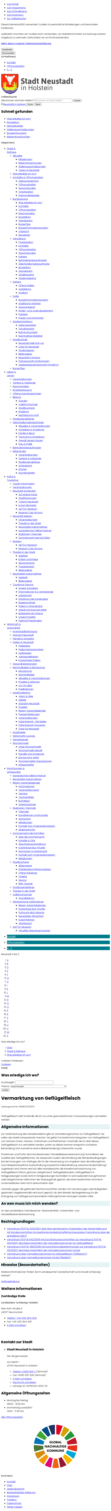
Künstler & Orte (26, 840)
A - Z (9, 69)
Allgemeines (25, 865)
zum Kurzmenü (15, 15)
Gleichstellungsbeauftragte (34, 264)
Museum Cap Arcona (30, 512)
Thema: (5, 1086)
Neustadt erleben (22, 516)
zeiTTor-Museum (27, 509)
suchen (5, 1090)
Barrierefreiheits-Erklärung (21, 1492)
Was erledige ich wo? (19, 118)
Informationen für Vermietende (35, 591)
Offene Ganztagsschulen (27, 393)
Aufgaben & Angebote (31, 429)
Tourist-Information (24, 483)
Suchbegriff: (8, 1082)
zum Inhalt (12, 4)
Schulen (22, 400)
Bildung (17, 397)
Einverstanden (8, 53)
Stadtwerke (19, 732)
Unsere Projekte (27, 617)
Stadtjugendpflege (23, 418)
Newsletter (24, 235)
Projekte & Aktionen (29, 682)
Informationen (26, 786)
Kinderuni (23, 411)
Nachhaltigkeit (26, 674)
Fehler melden (15, 1507)
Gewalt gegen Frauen (30, 440)
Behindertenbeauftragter (32, 260)
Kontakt (11, 62)
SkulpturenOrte (26, 829)
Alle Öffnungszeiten (12, 1417)
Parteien (23, 314)
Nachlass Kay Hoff (28, 415)
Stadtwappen (26, 350)
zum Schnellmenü (17, 11)
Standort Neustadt (23, 635)
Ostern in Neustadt (28, 170)
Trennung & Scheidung (31, 437)
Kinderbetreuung (22, 390)
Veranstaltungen (22, 379)
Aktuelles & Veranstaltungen (34, 426)
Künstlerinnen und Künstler (33, 815)
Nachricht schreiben (24, 1382)
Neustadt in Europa (29, 357)
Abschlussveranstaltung (32, 844)
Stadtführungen (27, 498)
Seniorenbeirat (26, 307)
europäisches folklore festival (34, 530)
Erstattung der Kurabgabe (33, 599)
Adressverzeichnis (28, 181)
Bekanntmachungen (18, 136)
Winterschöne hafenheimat (28, 901)
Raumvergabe (26, 213)
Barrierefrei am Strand (30, 613)
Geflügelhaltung (10, 1281)
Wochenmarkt (21, 743)
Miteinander (19, 451)
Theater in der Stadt (29, 523)
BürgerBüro (13, 122)
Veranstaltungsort (28, 790)
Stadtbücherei (26, 408)
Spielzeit (23, 555)
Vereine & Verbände (24, 382)
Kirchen (22, 469)
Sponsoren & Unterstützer (32, 851)
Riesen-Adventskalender (32, 710)
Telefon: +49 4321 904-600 (22, 1318)
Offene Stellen (26, 285)
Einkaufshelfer (26, 764)
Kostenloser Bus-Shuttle (31, 847)
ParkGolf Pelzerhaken (30, 620)
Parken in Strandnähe (30, 606)
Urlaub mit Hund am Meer (32, 609)
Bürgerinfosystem (17, 133)
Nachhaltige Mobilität (30, 336)
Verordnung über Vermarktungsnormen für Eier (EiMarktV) (39, 1257)
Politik (16, 296)
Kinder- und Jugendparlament (35, 310)
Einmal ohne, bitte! (28, 757)
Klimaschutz (25, 671)
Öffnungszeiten (15, 66)
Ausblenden (7, 49)
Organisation (25, 191)
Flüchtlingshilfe (26, 473)
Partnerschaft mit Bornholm (33, 361)
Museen (17, 541)
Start (9, 1047)
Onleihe (22, 876)
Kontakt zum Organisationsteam (36, 826)
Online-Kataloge (27, 873)
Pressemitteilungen (29, 714)
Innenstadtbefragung (25, 631)
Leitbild (22, 700)
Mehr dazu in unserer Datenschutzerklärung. (26, 43)
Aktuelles (17, 155)
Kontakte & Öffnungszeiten (28, 177)
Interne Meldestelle (28, 195)
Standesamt (25, 220)
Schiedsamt (25, 465)
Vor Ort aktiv (25, 685)
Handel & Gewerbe (23, 638)
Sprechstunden (27, 188)
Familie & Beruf (26, 433)
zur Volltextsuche (16, 18)
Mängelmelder (15, 126)
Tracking (11, 1499)
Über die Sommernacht (31, 837)
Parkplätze (24, 646)
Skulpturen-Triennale (30, 534)
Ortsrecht (23, 231)
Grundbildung (26, 898)
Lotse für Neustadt (28, 346)
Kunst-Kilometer (27, 505)
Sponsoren (24, 819)
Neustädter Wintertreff (31, 916)
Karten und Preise (28, 559)
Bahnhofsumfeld (27, 332)
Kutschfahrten (26, 919)
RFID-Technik (25, 883)
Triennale (23, 811)
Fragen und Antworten (31, 318)
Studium (23, 292)
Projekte (22, 707)
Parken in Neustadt (23, 642)
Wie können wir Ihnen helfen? (17, 100)
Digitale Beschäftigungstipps (34, 869)
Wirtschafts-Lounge (24, 736)
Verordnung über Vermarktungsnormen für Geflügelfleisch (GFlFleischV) (47, 1254)
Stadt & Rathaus (16, 1051)
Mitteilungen (25, 159)
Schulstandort (26, 328)
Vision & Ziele (25, 696)
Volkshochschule (28, 404)
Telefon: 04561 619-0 (24, 1371)
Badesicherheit (26, 602)
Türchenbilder (26, 797)
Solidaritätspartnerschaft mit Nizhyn (38, 364)
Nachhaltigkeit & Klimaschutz (29, 667)
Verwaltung (19, 238)
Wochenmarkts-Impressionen (35, 761)
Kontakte (23, 206)
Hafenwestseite (27, 325)
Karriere (22, 256)
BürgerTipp (24, 224)
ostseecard (25, 595)
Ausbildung (24, 289)
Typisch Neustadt (28, 501)
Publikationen (26, 689)
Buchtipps (24, 800)
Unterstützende (27, 804)
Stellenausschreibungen (20, 129)
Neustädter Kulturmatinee (32, 527)
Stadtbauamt (26, 274)
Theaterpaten (26, 566)
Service (22, 880)
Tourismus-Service (23, 584)
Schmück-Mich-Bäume (31, 912)
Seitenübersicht (15, 1489)
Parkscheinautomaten (31, 649)
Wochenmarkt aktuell (30, 750)
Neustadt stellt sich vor (31, 343)
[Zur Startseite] (37, 93)
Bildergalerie (25, 354)
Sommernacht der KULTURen (34, 537)
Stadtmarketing (27, 278)
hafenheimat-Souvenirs (31, 725)
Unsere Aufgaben (28, 588)
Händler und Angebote (31, 754)
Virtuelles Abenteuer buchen (34, 930)
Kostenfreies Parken (29, 660)
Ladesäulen (25, 653)
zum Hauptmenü (16, 7)
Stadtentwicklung (22, 321)
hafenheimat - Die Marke (32, 721)
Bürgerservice (20, 199)
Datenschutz (14, 1503)
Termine (22, 793)
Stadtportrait (20, 339)
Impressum (13, 1496)
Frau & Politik (25, 444)
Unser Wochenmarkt (29, 746)
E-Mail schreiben (16, 1325)
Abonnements (26, 563)
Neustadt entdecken (24, 491)
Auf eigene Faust (27, 494)
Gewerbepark (20, 739)
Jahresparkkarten (28, 656)
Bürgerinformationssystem (33, 227)
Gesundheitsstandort (25, 664)
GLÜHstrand (25, 923)
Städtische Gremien (29, 303)
